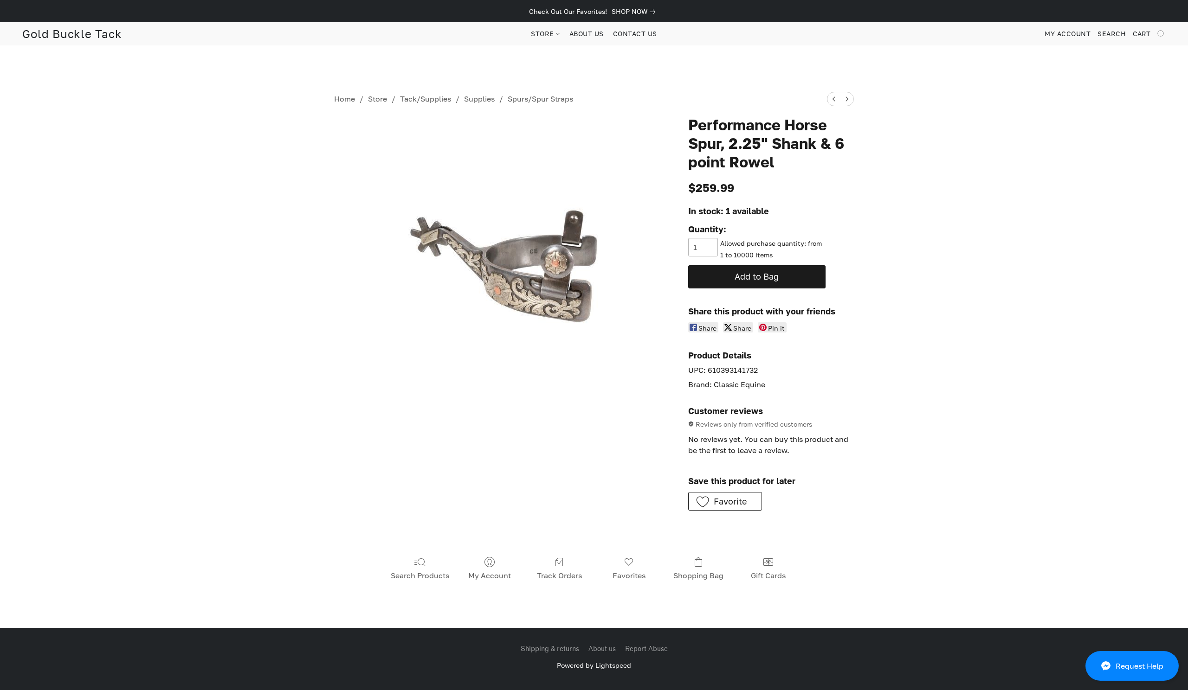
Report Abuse (646, 649)
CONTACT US (635, 34)
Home (344, 98)
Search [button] (1112, 34)
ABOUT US (586, 34)
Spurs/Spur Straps (540, 98)
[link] (635, 11)
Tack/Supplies (425, 98)
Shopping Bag (698, 575)
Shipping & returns (550, 649)
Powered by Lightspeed (594, 665)
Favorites (629, 575)
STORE (543, 34)
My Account (489, 575)
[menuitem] (833, 99)
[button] (1132, 666)
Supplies (479, 98)
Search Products (420, 575)
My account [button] (1068, 34)
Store (377, 98)
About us (602, 649)
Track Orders (559, 575)
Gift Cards (768, 575)
